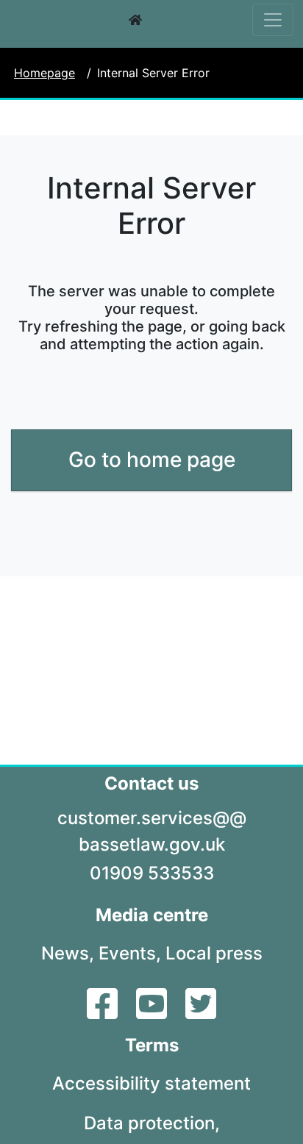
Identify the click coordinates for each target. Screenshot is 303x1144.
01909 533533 (152, 873)
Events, (130, 953)
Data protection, (152, 1123)
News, (67, 953)
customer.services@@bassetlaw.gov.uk (151, 831)
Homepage (44, 72)
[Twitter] (201, 1012)
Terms (152, 1045)
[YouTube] (153, 1012)
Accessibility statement (151, 1083)
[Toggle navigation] (272, 20)
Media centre (152, 915)
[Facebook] (104, 1012)
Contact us (151, 783)
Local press (214, 953)
